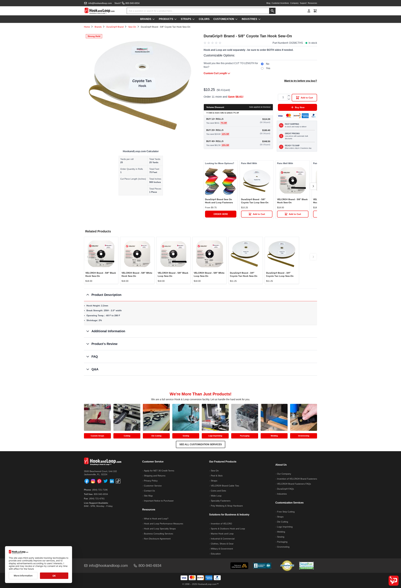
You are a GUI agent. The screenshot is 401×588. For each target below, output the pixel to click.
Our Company (284, 473)
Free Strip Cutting (286, 511)
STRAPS (186, 19)
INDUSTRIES (249, 19)
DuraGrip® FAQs (285, 489)
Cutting (127, 436)
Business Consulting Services (158, 533)
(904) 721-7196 (100, 489)
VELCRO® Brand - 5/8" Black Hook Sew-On (292, 201)
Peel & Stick (217, 475)
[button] (213, 43)
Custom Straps (97, 436)
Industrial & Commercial (222, 538)
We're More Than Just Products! (201, 394)
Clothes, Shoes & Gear (222, 543)
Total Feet (154, 169)
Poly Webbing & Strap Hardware (227, 505)
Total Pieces (155, 188)
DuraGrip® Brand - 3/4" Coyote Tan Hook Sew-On (243, 274)
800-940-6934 (101, 494)
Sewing (186, 436)
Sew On (132, 27)
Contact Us (149, 490)
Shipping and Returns (154, 475)
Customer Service (153, 485)
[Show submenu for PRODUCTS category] (175, 19)
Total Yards (154, 159)
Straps (214, 480)
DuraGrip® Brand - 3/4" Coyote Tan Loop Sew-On (280, 274)
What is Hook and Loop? (156, 518)
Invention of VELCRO (221, 523)
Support (303, 3)
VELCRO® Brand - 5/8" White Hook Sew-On (137, 274)
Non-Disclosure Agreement (157, 538)
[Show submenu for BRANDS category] (153, 19)
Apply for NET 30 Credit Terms (159, 470)
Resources (312, 3)
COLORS (204, 19)
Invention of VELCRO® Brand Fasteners (297, 479)
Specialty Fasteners (220, 500)
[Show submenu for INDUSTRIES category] (259, 19)
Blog (268, 3)
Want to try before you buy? (300, 80)
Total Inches (155, 179)
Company (294, 3)
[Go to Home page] (100, 11)
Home (87, 27)
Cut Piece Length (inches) (133, 179)
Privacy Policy (151, 480)
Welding (274, 436)
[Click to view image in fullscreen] (140, 89)
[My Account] (308, 10)
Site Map (148, 495)
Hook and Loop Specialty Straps (160, 528)
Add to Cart (259, 214)
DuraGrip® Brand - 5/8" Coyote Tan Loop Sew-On (254, 201)
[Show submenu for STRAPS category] (193, 19)
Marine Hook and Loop (222, 533)
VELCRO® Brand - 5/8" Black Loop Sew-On (173, 274)
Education (216, 553)
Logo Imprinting (215, 436)
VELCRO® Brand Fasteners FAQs (294, 484)
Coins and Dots (218, 490)
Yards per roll (126, 159)
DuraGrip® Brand (115, 27)
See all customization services (200, 444)
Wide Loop (216, 495)
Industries (282, 494)
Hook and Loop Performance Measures (163, 523)
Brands (98, 27)
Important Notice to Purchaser (159, 500)
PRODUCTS (166, 19)
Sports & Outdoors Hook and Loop (228, 528)
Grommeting (303, 436)
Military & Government (222, 548)
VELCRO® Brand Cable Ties (225, 485)
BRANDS (145, 19)
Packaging (244, 436)
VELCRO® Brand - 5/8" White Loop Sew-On (209, 274)
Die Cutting (156, 436)
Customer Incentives (280, 3)
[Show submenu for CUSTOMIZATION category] (236, 19)
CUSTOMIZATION (223, 19)
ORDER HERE (221, 214)
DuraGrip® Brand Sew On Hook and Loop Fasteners (219, 201)
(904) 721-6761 (97, 498)
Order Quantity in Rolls (131, 169)
